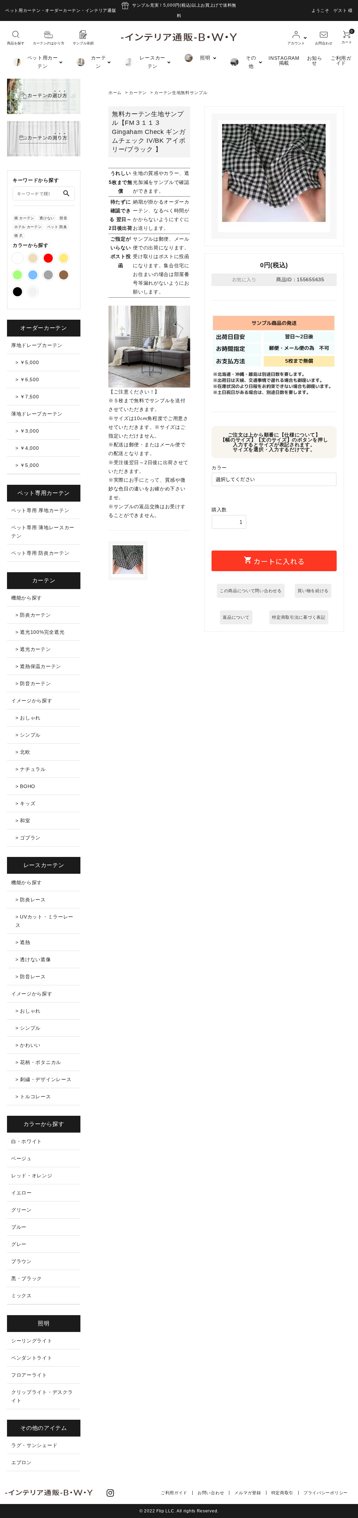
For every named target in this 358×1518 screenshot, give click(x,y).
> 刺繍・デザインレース (43, 1079)
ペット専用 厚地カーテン (40, 510)
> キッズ (25, 803)
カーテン (138, 92)
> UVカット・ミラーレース (44, 921)
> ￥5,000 (27, 362)
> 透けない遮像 (33, 959)
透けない (47, 218)
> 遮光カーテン (33, 649)
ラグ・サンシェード (34, 1445)
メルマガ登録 (247, 1492)
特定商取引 (282, 1492)
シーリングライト (31, 1340)
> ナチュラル (30, 769)
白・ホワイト (26, 1141)
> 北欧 (22, 752)
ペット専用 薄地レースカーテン (42, 532)
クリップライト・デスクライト (42, 1396)
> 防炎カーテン (33, 615)
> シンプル (28, 735)
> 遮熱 (22, 942)
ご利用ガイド (341, 60)
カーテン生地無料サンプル (180, 92)
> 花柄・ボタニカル (38, 1062)
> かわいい (28, 1045)
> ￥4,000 (27, 448)
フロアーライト (29, 1375)
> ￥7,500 (27, 396)
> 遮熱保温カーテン (38, 666)
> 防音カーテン (33, 683)
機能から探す (26, 598)
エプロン (21, 1462)
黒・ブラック (26, 1278)
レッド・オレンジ (31, 1175)
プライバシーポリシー (325, 1492)
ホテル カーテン (28, 227)
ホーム (115, 92)
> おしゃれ (28, 718)
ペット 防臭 (57, 227)
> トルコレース (33, 1096)
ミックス (21, 1295)
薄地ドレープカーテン (37, 414)
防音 (63, 218)
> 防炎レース (30, 899)
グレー (19, 1244)
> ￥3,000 (27, 431)
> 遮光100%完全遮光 (39, 632)
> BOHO (25, 786)
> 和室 (22, 820)
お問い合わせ (211, 1492)
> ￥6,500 (27, 379)
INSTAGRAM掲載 (283, 60)
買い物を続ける (313, 590)
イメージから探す (31, 700)
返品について (236, 617)
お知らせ (314, 60)
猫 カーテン (24, 218)
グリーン (21, 1210)
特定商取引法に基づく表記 (298, 617)
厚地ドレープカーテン (37, 345)
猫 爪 (18, 235)
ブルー (19, 1227)
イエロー (21, 1193)
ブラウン (21, 1261)
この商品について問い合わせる (251, 590)
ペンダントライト (31, 1358)
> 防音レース (30, 976)
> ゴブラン (28, 837)
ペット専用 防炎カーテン (40, 553)
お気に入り (243, 279)
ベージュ (21, 1158)
